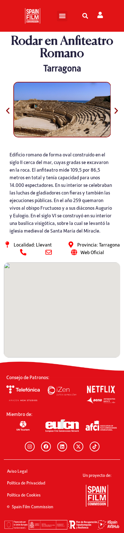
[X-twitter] (78, 446)
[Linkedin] (62, 446)
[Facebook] (46, 446)
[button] (62, 16)
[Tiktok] (95, 446)
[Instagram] (30, 446)
